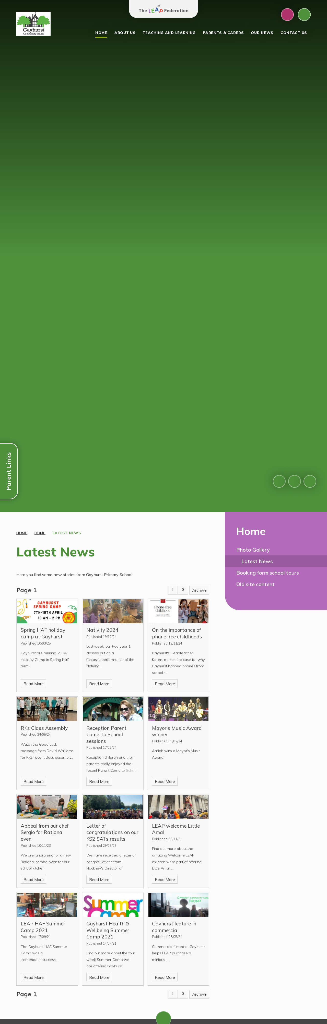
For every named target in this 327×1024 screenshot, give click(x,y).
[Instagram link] (287, 14)
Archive (199, 590)
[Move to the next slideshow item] (294, 481)
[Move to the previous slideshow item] (279, 481)
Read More (34, 683)
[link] (173, 590)
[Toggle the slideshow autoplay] (309, 481)
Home (21, 533)
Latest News (67, 533)
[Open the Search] (304, 14)
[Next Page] (183, 590)
